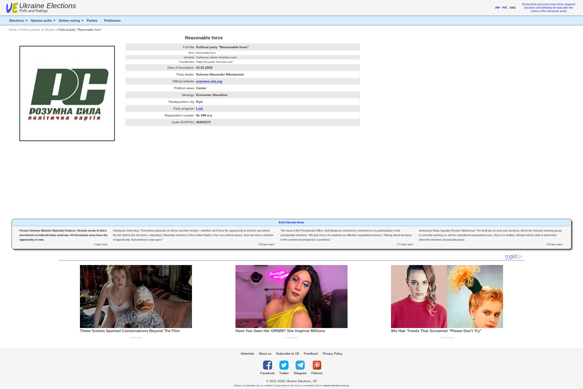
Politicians (112, 20)
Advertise (247, 353)
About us (265, 353)
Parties (92, 20)
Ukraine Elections (47, 8)
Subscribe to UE (287, 353)
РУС (505, 7)
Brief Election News (291, 222)
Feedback (311, 353)
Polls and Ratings (33, 11)
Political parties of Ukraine (37, 29)
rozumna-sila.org (209, 81)
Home (12, 29)
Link (199, 108)
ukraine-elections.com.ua (336, 385)
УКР (497, 7)
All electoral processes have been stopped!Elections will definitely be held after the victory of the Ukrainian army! (548, 8)
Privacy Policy (333, 353)
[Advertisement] (203, 181)
